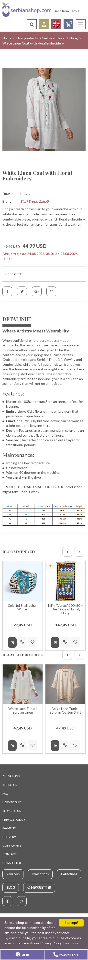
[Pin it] (51, 291)
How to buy (11, 802)
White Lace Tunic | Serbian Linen (22, 710)
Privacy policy (13, 819)
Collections (69, 874)
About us (9, 785)
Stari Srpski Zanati (34, 201)
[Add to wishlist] (32, 642)
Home (6, 38)
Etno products (27, 38)
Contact (9, 854)
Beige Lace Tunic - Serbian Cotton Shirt (65, 710)
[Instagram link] (22, 901)
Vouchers (13, 874)
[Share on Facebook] (7, 291)
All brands (11, 776)
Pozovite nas (69, 954)
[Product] (23, 581)
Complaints (11, 845)
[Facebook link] (7, 901)
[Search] (32, 24)
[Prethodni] (67, 552)
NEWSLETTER (11, 863)
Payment (9, 828)
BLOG (10, 887)
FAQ (5, 793)
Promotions (40, 874)
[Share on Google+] (37, 291)
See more (70, 943)
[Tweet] (22, 291)
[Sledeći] (79, 552)
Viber (25, 954)
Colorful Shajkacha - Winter (23, 607)
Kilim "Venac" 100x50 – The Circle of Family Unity (65, 609)
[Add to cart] (12, 642)
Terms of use (12, 811)
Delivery (9, 837)
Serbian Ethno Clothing (60, 38)
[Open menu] (81, 24)
